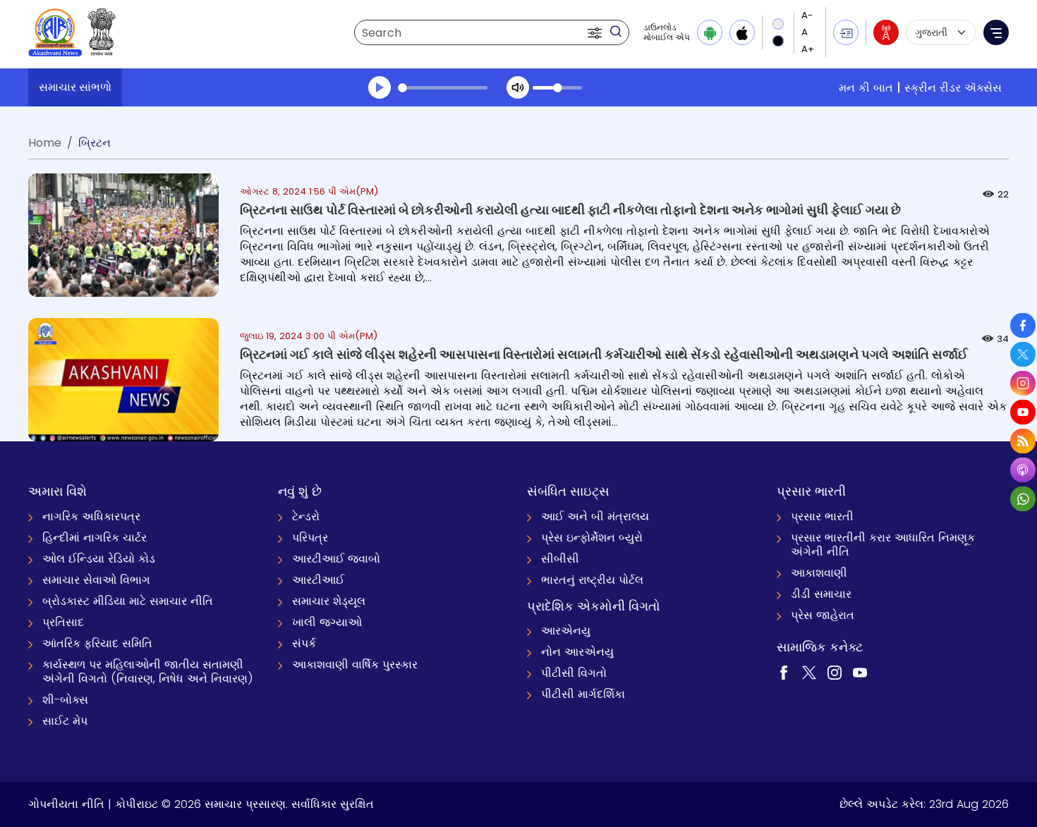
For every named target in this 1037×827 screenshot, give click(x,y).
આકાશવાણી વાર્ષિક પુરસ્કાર (355, 664)
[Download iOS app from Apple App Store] (742, 32)
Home (44, 143)
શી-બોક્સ (65, 700)
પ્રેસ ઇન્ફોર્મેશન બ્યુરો (592, 537)
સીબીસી (560, 559)
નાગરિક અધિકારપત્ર (91, 516)
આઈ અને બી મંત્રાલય (595, 516)
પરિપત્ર (310, 537)
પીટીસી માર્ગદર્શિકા (583, 694)
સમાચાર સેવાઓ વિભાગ (96, 580)
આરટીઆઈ (318, 580)
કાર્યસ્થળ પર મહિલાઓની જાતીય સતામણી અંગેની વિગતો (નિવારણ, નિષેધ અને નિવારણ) (147, 671)
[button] (596, 32)
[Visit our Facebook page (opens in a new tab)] (784, 671)
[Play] (379, 87)
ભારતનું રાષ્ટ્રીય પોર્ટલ (592, 580)
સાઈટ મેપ (64, 721)
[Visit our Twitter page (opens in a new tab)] (809, 671)
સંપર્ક (304, 643)
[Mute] (518, 87)
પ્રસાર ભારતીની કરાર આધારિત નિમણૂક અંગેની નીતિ (883, 544)
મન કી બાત (866, 88)
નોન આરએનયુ (577, 652)
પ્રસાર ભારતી (822, 516)
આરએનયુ (565, 631)
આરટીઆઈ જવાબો (336, 559)
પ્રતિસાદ (63, 622)
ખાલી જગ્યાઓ (327, 622)
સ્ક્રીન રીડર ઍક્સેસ (953, 88)
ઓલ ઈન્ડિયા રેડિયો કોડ (98, 559)
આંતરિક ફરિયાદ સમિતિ (97, 643)
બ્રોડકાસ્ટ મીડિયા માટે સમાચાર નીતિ (127, 601)
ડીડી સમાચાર (821, 594)
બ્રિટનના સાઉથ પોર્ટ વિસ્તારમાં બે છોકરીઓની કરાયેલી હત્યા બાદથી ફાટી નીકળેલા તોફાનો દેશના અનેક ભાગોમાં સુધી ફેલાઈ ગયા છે (570, 210)
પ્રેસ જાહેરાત (822, 615)
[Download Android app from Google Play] (709, 32)
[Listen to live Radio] (886, 32)
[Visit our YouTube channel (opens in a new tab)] (860, 671)
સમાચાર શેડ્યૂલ (328, 601)
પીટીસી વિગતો (574, 673)
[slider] (442, 87)
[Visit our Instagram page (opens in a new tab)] (834, 671)
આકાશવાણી (819, 573)
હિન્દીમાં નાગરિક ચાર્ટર (94, 537)
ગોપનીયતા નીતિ (66, 804)
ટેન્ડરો (306, 516)
